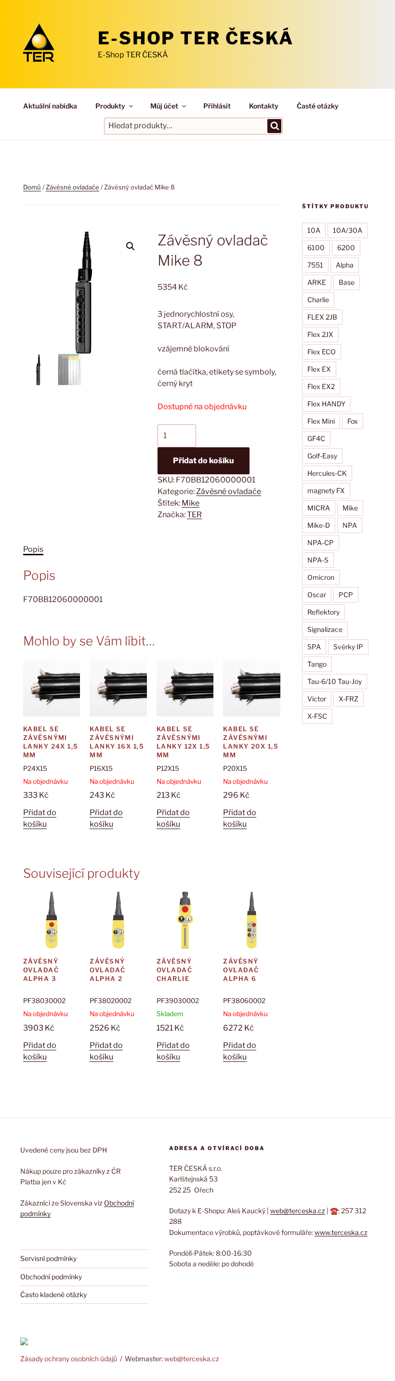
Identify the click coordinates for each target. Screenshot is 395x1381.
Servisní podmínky (48, 1258)
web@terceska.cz (297, 1211)
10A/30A (347, 230)
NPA (349, 525)
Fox (352, 421)
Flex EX (319, 369)
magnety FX (326, 490)
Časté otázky (318, 106)
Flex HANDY (326, 404)
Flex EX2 (321, 386)
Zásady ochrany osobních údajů (68, 1358)
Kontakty (263, 106)
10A (313, 230)
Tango (317, 664)
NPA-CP (320, 542)
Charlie (318, 299)
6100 (316, 247)
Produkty (110, 106)
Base (347, 282)
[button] (130, 246)
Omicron (320, 577)
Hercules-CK (327, 473)
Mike (190, 503)
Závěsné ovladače (72, 187)
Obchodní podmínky (51, 1277)
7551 (315, 265)
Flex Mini (321, 421)
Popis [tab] (33, 549)
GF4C (316, 438)
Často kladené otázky (53, 1294)
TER (194, 514)
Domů (32, 187)
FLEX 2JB (322, 317)
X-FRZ (348, 699)
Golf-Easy (322, 456)
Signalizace (324, 629)
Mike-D (318, 525)
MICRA (318, 508)
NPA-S (318, 560)
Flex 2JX (320, 334)
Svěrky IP (348, 647)
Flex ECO (321, 352)
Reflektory (323, 612)
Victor (316, 699)
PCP (346, 594)
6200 (346, 247)
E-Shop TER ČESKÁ (196, 38)
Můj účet (164, 106)
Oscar (316, 594)
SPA (314, 647)
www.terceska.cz (341, 1232)
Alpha (345, 265)
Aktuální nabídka (50, 106)
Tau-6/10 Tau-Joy (334, 681)
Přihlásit (217, 106)
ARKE (316, 282)
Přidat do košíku (203, 460)
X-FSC (317, 716)
